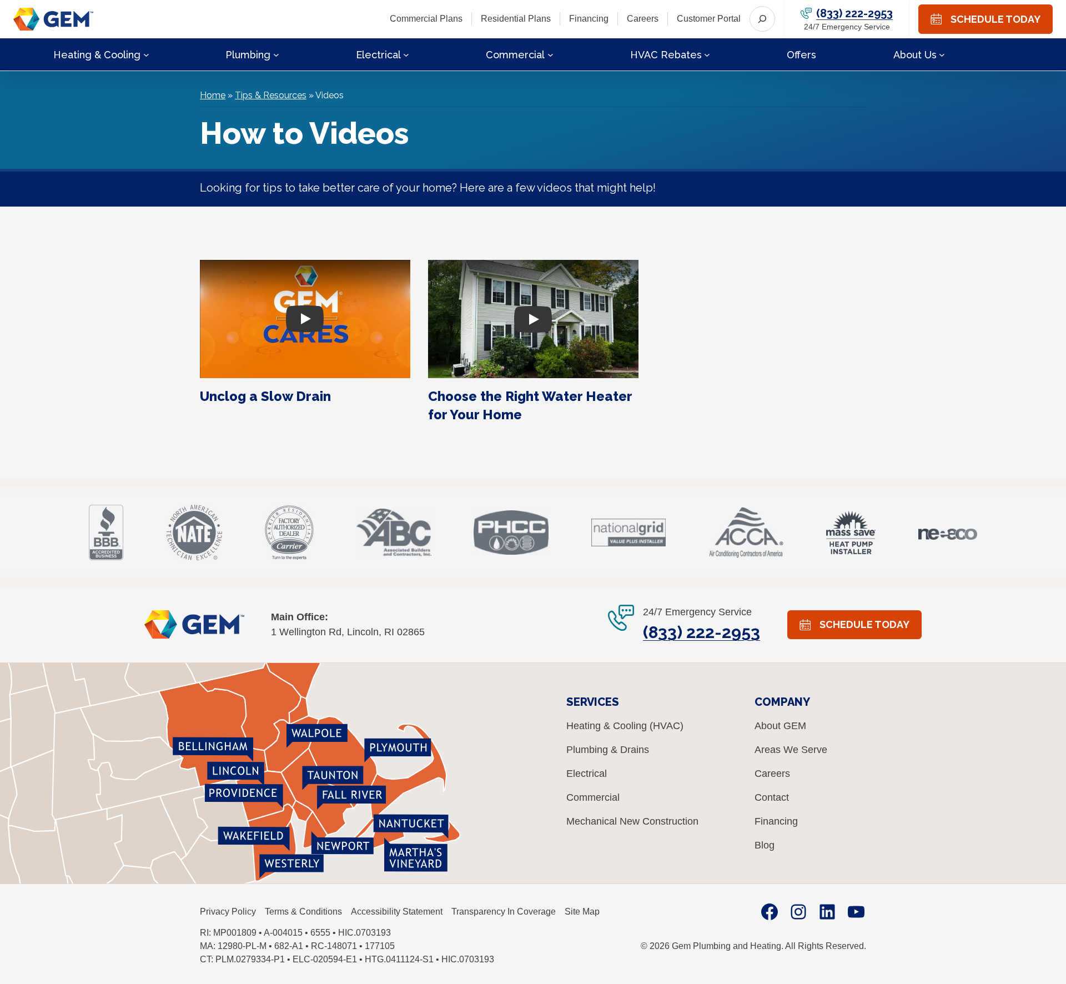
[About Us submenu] (942, 54)
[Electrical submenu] (406, 54)
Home (212, 95)
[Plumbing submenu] (276, 54)
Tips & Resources (270, 95)
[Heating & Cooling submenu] (146, 54)
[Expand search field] (762, 19)
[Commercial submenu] (550, 54)
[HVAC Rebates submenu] (707, 54)
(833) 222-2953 (854, 13)
